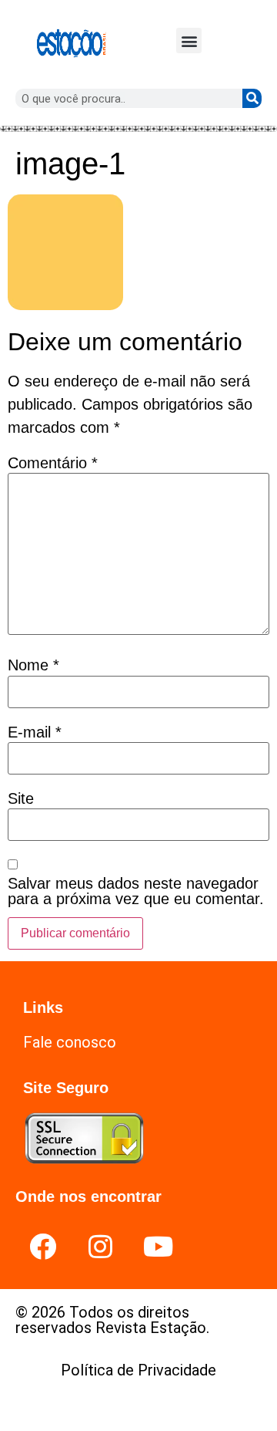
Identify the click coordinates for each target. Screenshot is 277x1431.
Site (21, 798)
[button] (189, 40)
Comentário (53, 463)
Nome (33, 665)
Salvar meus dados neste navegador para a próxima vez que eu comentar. (136, 891)
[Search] (252, 98)
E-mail (35, 732)
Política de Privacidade (138, 1370)
